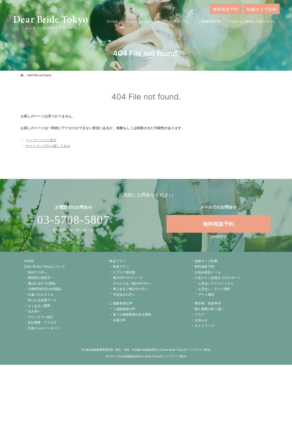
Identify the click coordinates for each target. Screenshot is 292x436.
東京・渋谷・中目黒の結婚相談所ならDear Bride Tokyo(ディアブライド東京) (163, 349)
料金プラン (121, 266)
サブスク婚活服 (124, 272)
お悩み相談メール (208, 272)
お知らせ (201, 320)
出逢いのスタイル (40, 294)
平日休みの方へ (124, 294)
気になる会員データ (42, 300)
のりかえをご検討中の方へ (132, 283)
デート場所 (206, 294)
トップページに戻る (41, 140)
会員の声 (119, 320)
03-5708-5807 (73, 219)
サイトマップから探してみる (48, 146)
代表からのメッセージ (44, 328)
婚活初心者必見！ (40, 277)
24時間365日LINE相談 (44, 289)
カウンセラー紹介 (40, 317)
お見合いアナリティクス (215, 283)
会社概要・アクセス (42, 322)
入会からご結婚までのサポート (218, 277)
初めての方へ (37, 272)
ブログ (200, 314)
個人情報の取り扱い (209, 309)
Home (29, 261)
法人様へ (34, 311)
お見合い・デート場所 (214, 289)
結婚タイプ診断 (206, 261)
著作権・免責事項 (208, 303)
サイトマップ (204, 325)
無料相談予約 (204, 266)
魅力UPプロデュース (128, 277)
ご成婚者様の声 (121, 303)
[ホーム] (22, 75)
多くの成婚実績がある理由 (132, 314)
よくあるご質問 (39, 306)
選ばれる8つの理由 (41, 283)
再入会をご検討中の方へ (130, 289)
